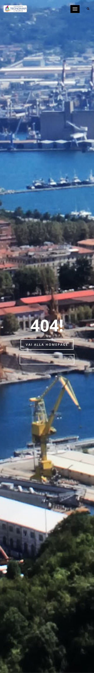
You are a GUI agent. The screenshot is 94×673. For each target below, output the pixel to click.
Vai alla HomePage (47, 344)
